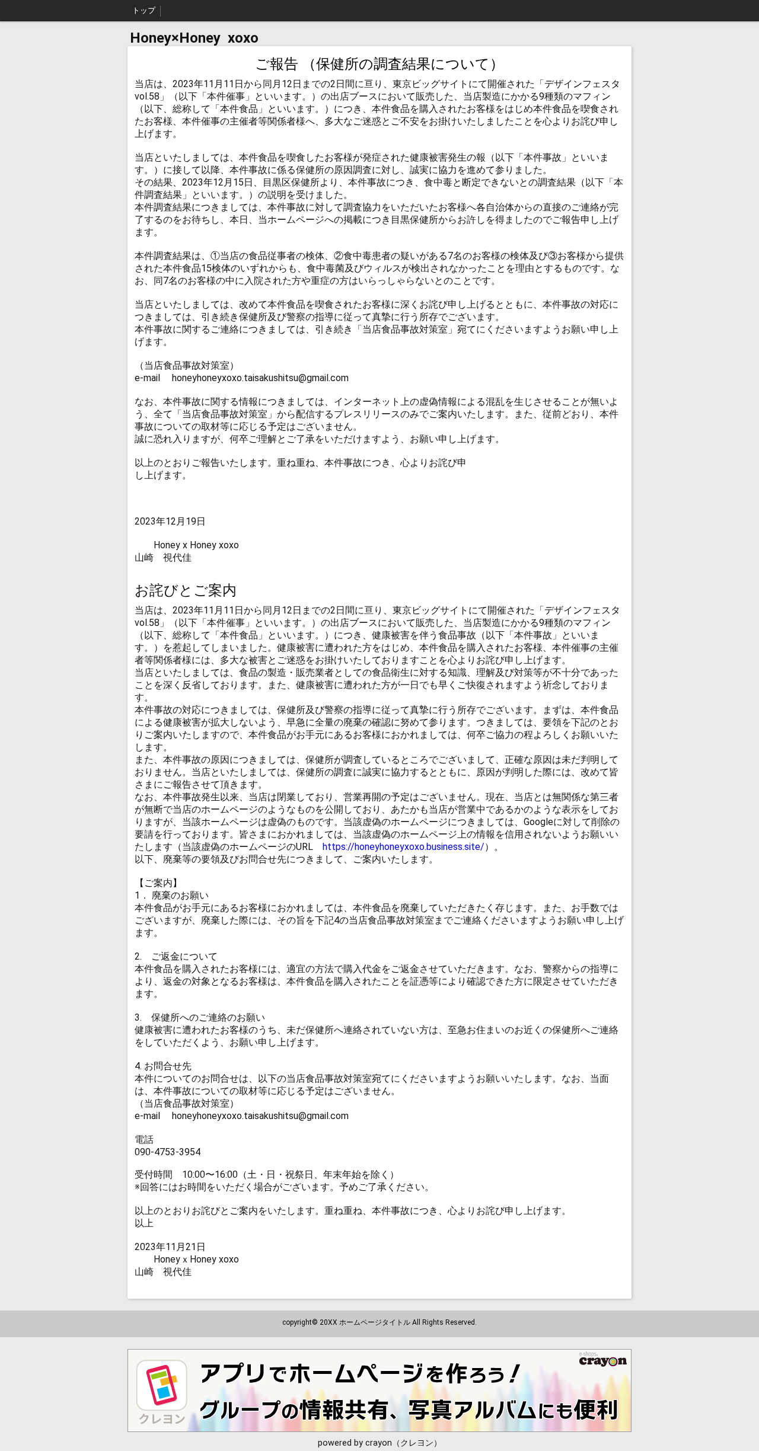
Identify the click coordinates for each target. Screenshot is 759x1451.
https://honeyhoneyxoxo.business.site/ (403, 846)
